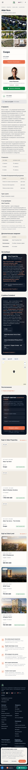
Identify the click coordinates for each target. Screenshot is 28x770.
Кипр (9, 692)
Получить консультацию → (14, 62)
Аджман (17, 715)
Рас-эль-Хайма (18, 711)
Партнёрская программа (20, 727)
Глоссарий (3, 717)
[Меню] (2, 2)
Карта (4, 359)
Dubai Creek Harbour (5, 742)
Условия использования (20, 743)
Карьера (17, 733)
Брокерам (17, 729)
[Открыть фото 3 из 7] (20, 35)
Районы (3, 711)
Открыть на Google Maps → (9, 390)
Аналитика (3, 719)
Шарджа (17, 713)
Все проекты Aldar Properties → (10, 289)
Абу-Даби (17, 709)
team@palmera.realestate (6, 698)
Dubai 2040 (4, 728)
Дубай (16, 706)
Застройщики (4, 709)
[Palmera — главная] (14, 2)
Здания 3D (10, 359)
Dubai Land (15, 7)
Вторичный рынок (5, 713)
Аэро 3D (16, 359)
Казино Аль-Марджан (6, 747)
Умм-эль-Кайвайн (19, 717)
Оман (20, 692)
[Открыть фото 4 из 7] (7, 43)
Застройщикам (18, 731)
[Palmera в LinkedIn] (4, 695)
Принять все (22, 761)
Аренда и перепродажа (6, 715)
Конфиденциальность (19, 746)
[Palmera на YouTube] (3, 695)
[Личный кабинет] (25, 2)
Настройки (14, 761)
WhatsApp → (4, 701)
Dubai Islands (4, 744)
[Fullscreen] (3, 362)
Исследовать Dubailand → (9, 352)
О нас (16, 723)
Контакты (17, 736)
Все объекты (4, 706)
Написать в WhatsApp (15, 88)
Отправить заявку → (14, 428)
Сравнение (3, 724)
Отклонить (5, 761)
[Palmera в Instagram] (1, 695)
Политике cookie (12, 757)
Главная (3, 7)
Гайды (2, 722)
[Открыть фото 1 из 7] (14, 22)
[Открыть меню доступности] (2, 767)
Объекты (9, 7)
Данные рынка (4, 726)
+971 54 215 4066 (5, 699)
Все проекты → (23, 440)
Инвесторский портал (20, 725)
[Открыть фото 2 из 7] (7, 35)
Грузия (14, 692)
